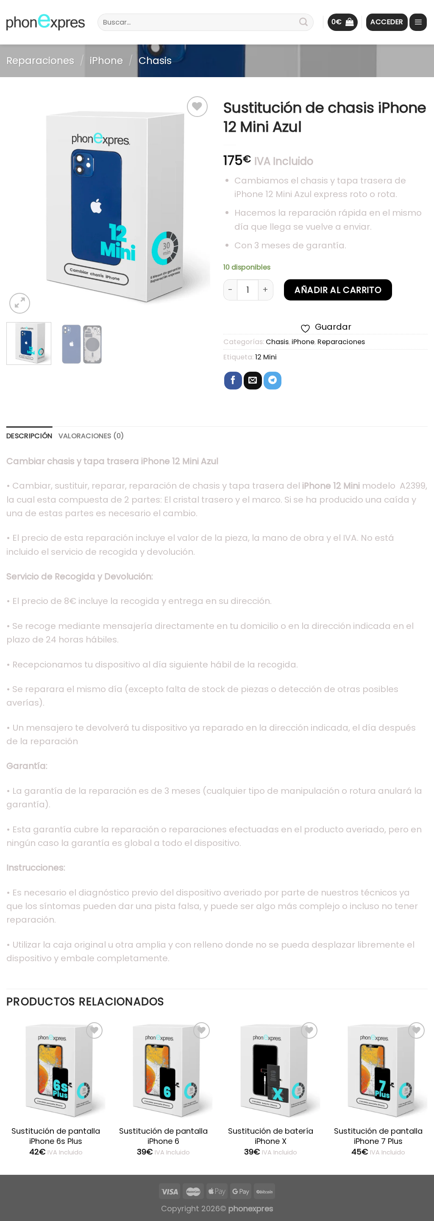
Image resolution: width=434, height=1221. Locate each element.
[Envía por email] (253, 380)
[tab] (29, 436)
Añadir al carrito (338, 290)
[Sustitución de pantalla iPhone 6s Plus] (56, 1069)
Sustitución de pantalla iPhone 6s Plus (55, 1136)
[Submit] (303, 22)
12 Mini (266, 357)
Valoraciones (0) (91, 436)
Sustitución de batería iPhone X (270, 1136)
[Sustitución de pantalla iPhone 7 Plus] (378, 1069)
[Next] (195, 205)
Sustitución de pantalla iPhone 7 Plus (378, 1136)
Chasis (155, 60)
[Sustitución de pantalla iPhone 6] (163, 1069)
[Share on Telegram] (272, 380)
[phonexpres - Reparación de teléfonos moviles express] (45, 22)
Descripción (29, 436)
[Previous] (21, 205)
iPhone (106, 60)
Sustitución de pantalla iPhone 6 (163, 1136)
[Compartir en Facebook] (233, 380)
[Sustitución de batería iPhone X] (270, 1069)
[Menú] (418, 22)
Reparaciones (40, 60)
